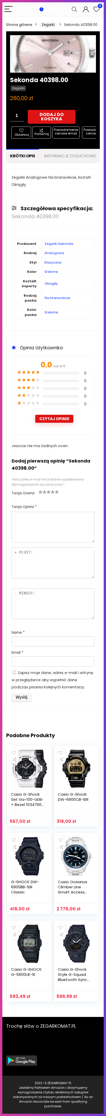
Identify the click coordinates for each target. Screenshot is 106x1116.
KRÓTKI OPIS (22, 156)
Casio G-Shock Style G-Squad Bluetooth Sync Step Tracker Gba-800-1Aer (72, 980)
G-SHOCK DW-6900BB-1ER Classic (25, 887)
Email (17, 652)
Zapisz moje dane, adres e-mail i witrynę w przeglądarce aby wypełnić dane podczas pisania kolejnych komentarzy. (52, 680)
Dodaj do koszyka (52, 116)
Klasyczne (53, 262)
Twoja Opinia (24, 506)
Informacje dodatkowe (70, 156)
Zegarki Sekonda (59, 243)
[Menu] (8, 9)
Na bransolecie (57, 297)
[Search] (74, 9)
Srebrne (51, 271)
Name (18, 632)
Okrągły (51, 283)
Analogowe (54, 253)
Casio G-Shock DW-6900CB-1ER (73, 797)
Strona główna (19, 24)
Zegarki (48, 24)
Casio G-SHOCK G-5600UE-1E (26, 972)
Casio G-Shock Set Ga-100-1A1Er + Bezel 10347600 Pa (27, 802)
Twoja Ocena (23, 493)
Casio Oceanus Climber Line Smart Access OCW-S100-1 (72, 889)
